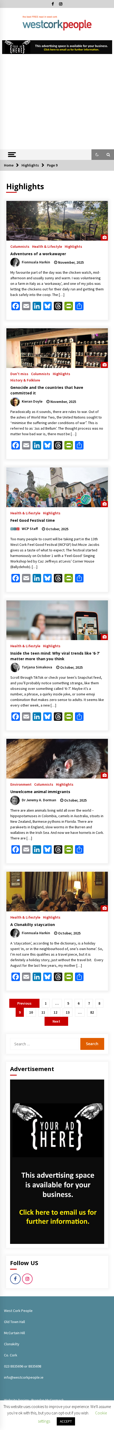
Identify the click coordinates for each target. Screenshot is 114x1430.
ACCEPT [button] (66, 1421)
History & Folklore (25, 380)
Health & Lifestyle (47, 246)
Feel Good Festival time (32, 520)
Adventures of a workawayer (38, 253)
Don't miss (19, 373)
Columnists (19, 246)
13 (67, 1012)
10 (31, 1012)
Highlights (73, 246)
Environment (21, 784)
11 (43, 1012)
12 (55, 1012)
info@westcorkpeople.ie (23, 1377)
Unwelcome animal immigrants (40, 791)
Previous (24, 1003)
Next (56, 1021)
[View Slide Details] (57, 47)
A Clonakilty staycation (32, 924)
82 (92, 1012)
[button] (97, 154)
